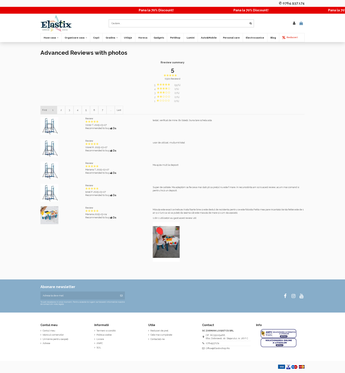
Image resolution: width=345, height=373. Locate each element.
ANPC (99, 343)
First (44, 110)
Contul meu (49, 330)
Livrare (100, 339)
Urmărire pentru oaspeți (55, 339)
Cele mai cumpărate (161, 334)
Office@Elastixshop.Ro (218, 348)
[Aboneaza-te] (121, 295)
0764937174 (212, 343)
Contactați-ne (157, 339)
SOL (98, 347)
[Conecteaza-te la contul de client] (294, 23)
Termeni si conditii (106, 330)
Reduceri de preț (159, 330)
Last (119, 110)
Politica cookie (104, 334)
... (111, 110)
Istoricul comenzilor (53, 334)
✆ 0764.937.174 (292, 3)
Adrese (46, 343)
